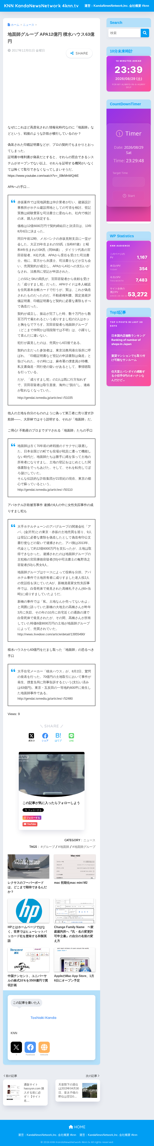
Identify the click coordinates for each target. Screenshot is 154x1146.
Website (44, 1054)
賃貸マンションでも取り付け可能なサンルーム (128, 358)
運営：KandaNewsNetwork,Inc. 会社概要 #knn (117, 5)
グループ (49, 847)
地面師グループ (84, 847)
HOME (79, 1127)
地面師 (64, 847)
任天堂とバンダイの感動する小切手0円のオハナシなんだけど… (128, 376)
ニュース (89, 840)
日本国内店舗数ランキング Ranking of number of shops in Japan (128, 340)
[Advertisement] (51, 90)
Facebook (30, 1054)
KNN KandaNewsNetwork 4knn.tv (41, 5)
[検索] (145, 33)
